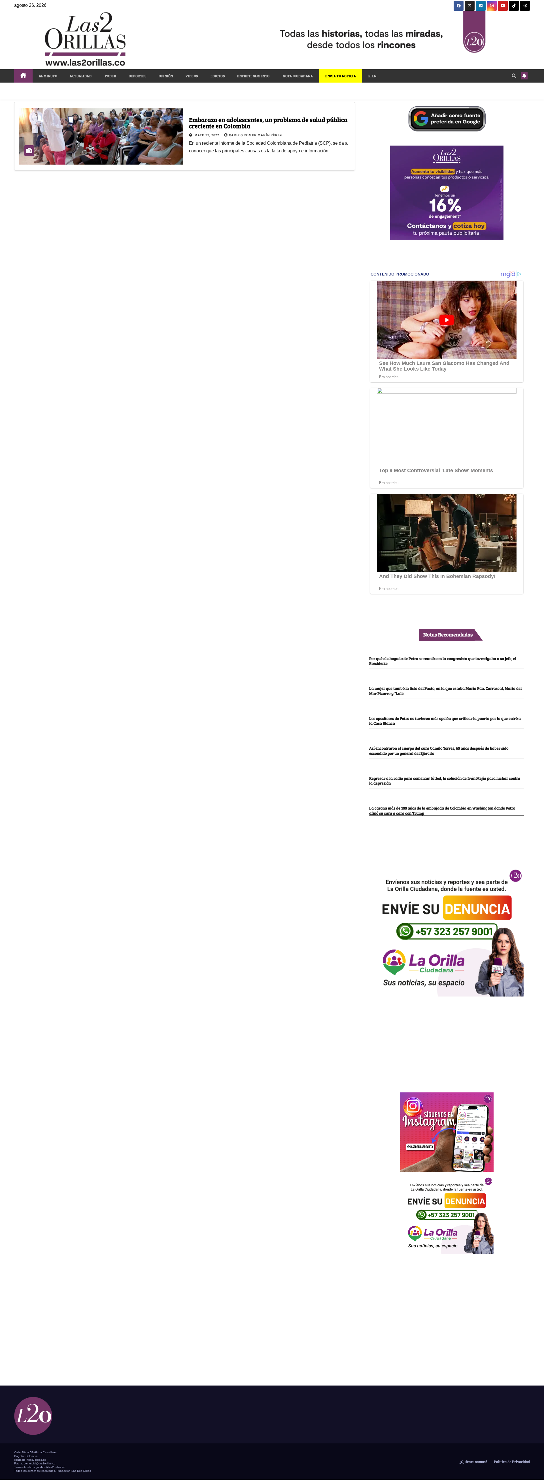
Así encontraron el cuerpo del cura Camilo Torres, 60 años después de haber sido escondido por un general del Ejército (438, 750)
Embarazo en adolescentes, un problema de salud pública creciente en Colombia (268, 122)
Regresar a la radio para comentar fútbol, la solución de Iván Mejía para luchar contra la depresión (444, 780)
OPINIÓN (166, 75)
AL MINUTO (48, 75)
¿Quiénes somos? (472, 1461)
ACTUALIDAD (81, 75)
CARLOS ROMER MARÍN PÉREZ (255, 135)
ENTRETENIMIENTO (253, 75)
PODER (110, 75)
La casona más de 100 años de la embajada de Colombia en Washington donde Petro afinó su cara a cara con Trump (442, 810)
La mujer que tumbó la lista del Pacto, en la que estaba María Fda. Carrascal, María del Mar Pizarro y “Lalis (445, 690)
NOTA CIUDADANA (297, 75)
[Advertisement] (446, 1041)
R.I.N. (372, 75)
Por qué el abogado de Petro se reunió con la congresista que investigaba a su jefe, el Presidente (442, 660)
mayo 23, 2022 (207, 135)
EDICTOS (218, 75)
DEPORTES (137, 75)
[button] (514, 76)
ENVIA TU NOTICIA (340, 75)
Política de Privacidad (511, 1461)
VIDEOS (192, 75)
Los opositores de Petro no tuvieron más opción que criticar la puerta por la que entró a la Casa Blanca (445, 720)
